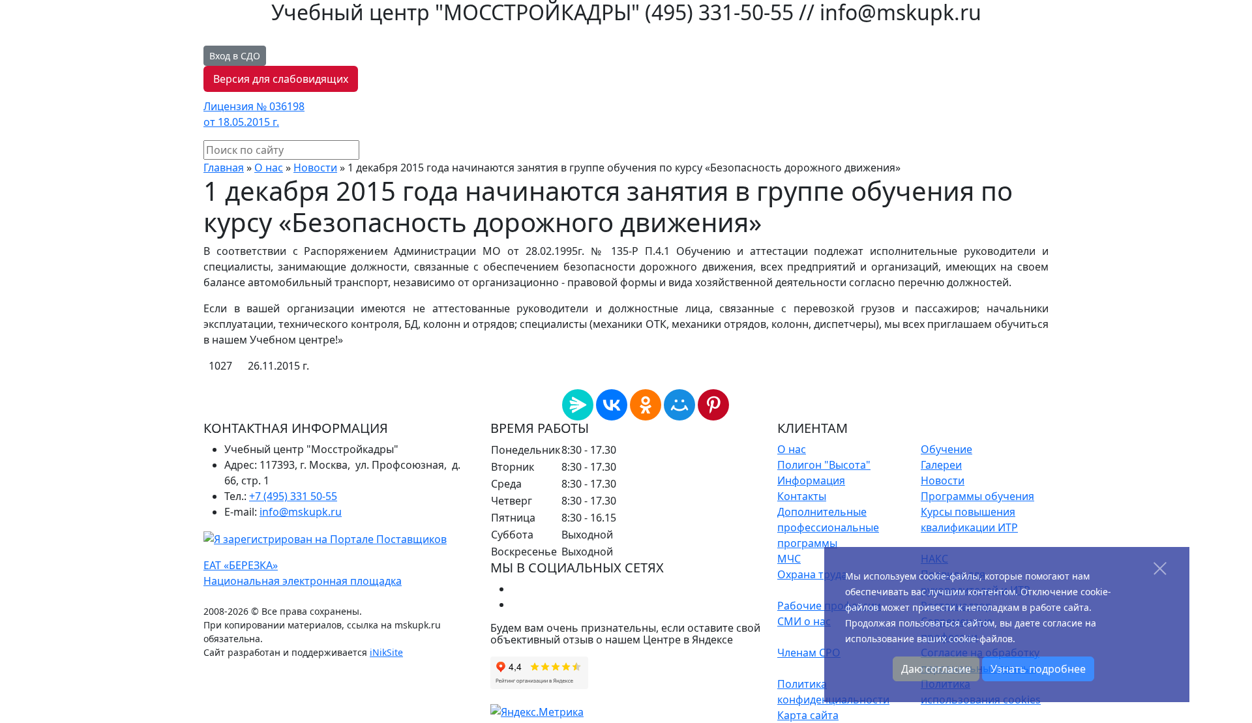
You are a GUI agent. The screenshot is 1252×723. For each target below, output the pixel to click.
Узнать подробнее (1038, 669)
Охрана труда (812, 574)
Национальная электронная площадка (302, 581)
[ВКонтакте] (611, 405)
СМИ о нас (804, 621)
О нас (268, 167)
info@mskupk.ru (301, 512)
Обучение (946, 449)
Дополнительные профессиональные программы (828, 527)
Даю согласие (936, 669)
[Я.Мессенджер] (577, 405)
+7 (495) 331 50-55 (293, 496)
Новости (315, 167)
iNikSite (386, 652)
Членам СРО (809, 652)
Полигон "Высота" (824, 465)
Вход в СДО (234, 56)
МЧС (789, 559)
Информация (811, 480)
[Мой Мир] (679, 405)
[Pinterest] (713, 405)
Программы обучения (977, 496)
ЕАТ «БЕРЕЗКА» (240, 565)
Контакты (801, 496)
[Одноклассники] (645, 405)
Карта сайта (808, 715)
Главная (223, 167)
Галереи (941, 465)
